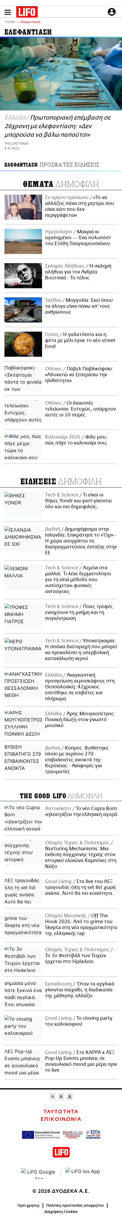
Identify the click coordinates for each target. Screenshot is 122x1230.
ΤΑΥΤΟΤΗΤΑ (61, 1112)
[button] (7, 12)
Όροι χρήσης (28, 1205)
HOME (10, 22)
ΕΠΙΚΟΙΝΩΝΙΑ (61, 1119)
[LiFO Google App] (39, 1173)
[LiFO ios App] (83, 1174)
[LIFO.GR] (27, 13)
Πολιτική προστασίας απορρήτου (75, 1205)
